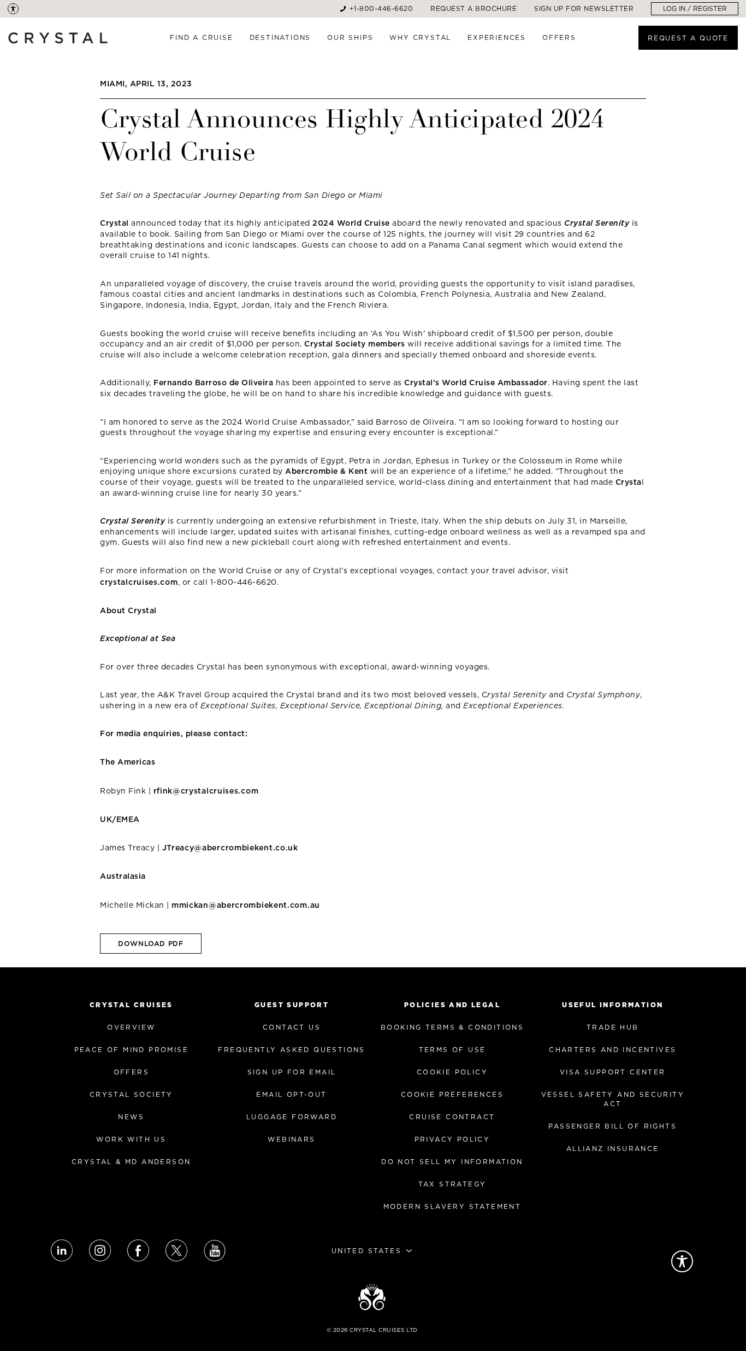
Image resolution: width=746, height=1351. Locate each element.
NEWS (131, 1117)
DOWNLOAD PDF (150, 943)
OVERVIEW (131, 1027)
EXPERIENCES (496, 37)
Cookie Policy (452, 1072)
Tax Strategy (452, 1184)
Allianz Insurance (612, 1148)
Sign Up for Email (291, 1072)
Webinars (291, 1139)
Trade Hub (613, 1027)
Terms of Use (452, 1049)
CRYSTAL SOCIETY (131, 1094)
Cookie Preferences (452, 1094)
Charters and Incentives (612, 1049)
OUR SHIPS (350, 37)
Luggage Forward (291, 1117)
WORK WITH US (131, 1139)
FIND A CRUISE (201, 37)
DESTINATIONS (280, 37)
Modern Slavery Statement (452, 1206)
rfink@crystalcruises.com (206, 790)
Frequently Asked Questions (291, 1049)
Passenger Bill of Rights (612, 1126)
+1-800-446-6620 (381, 8)
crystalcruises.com (139, 582)
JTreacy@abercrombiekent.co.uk (230, 847)
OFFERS (559, 37)
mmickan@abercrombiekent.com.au (245, 905)
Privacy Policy (452, 1139)
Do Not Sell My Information (452, 1162)
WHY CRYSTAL (420, 37)
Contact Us (292, 1027)
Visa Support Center (613, 1072)
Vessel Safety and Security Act (612, 1099)
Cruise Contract (452, 1117)
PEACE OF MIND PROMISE (131, 1049)
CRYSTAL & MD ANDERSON (131, 1162)
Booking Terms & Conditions (452, 1027)
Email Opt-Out (291, 1094)
